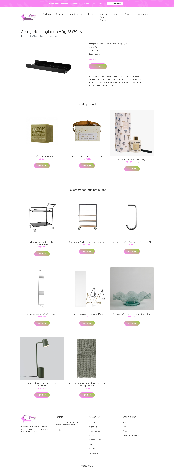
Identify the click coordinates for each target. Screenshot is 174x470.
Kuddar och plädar (103, 17)
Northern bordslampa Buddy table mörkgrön (42, 384)
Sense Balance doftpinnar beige (132, 159)
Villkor (125, 431)
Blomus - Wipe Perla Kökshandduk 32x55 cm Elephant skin (87, 384)
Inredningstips (76, 14)
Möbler (117, 14)
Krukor (91, 14)
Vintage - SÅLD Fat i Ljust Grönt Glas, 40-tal (132, 314)
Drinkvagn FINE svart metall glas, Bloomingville (42, 243)
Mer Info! (98, 66)
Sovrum (129, 14)
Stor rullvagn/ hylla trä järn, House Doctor (87, 242)
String (119, 44)
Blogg (125, 422)
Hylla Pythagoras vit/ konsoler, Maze (87, 314)
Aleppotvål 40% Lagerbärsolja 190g (87, 156)
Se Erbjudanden (115, 3)
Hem (23, 36)
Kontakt (126, 427)
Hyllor (125, 44)
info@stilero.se (61, 430)
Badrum (47, 14)
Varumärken (144, 14)
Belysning (60, 14)
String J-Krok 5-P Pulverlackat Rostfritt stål (132, 242)
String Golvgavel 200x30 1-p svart (42, 314)
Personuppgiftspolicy (131, 435)
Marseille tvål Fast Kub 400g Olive (42, 156)
